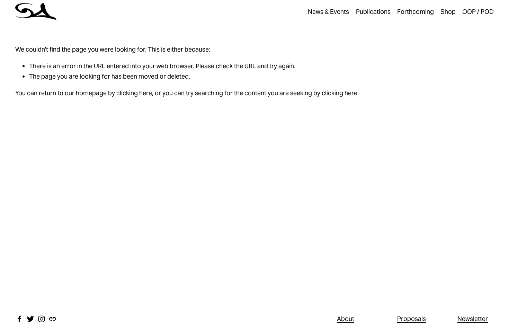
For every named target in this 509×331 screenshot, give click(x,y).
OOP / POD (478, 12)
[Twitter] (30, 318)
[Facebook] (19, 318)
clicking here (134, 93)
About (345, 319)
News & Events (328, 12)
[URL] (52, 318)
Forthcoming (415, 12)
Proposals (411, 319)
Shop (448, 12)
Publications (373, 12)
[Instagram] (41, 318)
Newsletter (472, 319)
